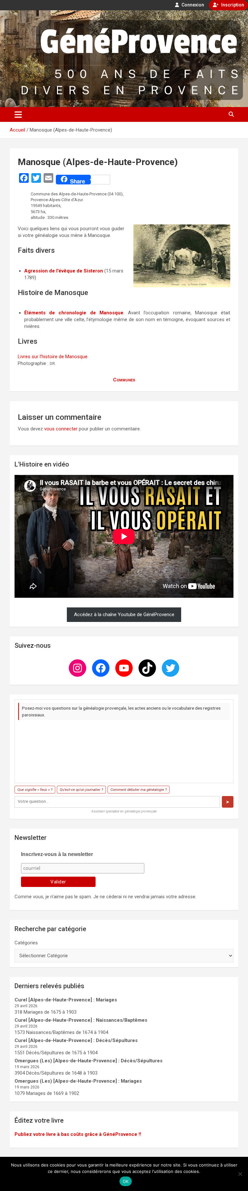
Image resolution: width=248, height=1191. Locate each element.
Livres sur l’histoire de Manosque (53, 356)
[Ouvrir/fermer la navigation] (18, 114)
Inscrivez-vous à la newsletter (57, 854)
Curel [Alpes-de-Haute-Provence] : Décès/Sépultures (76, 1040)
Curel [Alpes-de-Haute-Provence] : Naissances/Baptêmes (81, 1020)
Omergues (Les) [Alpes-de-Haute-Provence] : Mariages (78, 1081)
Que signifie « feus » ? (34, 789)
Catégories (26, 943)
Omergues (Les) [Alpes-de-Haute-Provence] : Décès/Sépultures (88, 1061)
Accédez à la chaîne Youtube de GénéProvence (124, 614)
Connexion (192, 4)
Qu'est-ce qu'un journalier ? (81, 789)
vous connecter (61, 429)
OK (126, 1181)
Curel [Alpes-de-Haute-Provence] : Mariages (66, 1000)
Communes (124, 380)
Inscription (232, 4)
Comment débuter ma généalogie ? (138, 789)
